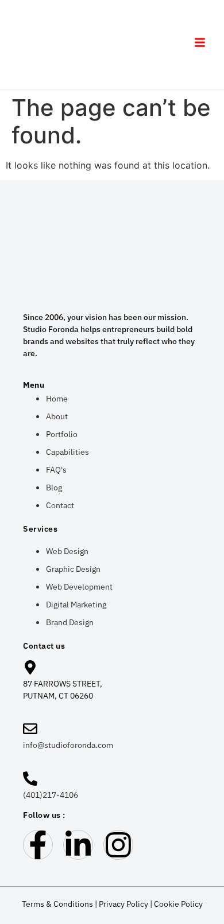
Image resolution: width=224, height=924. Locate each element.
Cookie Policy (178, 904)
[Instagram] (118, 845)
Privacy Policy (123, 904)
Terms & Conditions (57, 904)
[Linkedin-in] (78, 845)
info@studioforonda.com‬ (68, 745)
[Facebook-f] (38, 845)
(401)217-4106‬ (50, 795)
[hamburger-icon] (200, 44)
